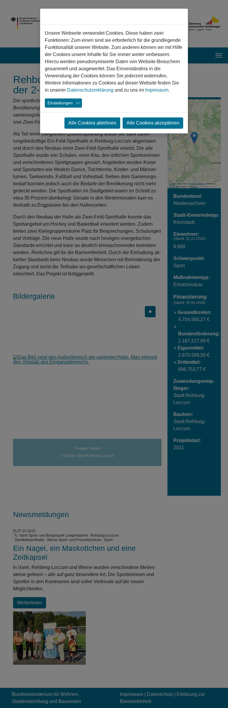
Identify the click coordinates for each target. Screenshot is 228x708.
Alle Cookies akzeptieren (152, 122)
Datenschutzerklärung (90, 90)
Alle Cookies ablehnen (92, 122)
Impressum (156, 90)
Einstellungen (60, 103)
